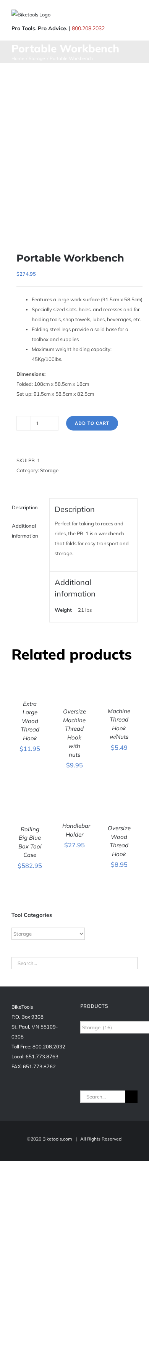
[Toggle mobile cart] (107, 15)
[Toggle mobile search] (121, 15)
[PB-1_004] (74, 151)
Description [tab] (25, 507)
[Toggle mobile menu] (134, 15)
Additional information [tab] (25, 531)
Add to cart (92, 423)
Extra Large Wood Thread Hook (30, 721)
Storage (49, 470)
